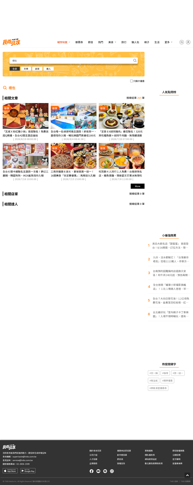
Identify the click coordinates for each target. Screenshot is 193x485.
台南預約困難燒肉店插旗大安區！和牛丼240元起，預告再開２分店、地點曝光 (171, 273)
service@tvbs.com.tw (23, 460)
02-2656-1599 (23, 463)
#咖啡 (165, 373)
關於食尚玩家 (95, 450)
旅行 (123, 42)
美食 (110, 42)
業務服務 (149, 450)
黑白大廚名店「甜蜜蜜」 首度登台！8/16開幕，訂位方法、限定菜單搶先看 (170, 245)
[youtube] (98, 471)
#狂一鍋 (153, 373)
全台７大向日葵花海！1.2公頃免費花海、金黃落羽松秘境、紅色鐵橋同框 (171, 300)
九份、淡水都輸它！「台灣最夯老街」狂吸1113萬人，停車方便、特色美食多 (171, 259)
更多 (167, 42)
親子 (146, 42)
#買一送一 (178, 373)
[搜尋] (182, 42)
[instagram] (112, 471)
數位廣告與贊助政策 (154, 463)
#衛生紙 (153, 380)
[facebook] (91, 471)
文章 (26, 68)
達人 (48, 68)
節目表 (120, 459)
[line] (105, 471)
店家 (37, 68)
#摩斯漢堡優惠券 (158, 388)
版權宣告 (121, 463)
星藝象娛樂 (177, 463)
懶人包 (135, 42)
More (137, 186)
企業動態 (93, 463)
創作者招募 (122, 454)
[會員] (188, 42)
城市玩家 (62, 42)
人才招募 (93, 459)
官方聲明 (176, 459)
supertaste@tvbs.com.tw (24, 456)
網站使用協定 (151, 459)
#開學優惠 (167, 380)
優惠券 (79, 42)
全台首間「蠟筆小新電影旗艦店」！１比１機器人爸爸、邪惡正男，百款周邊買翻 (171, 287)
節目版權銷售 (178, 450)
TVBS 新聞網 (185, 481)
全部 (14, 68)
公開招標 (176, 454)
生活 (157, 42)
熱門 (100, 42)
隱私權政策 (150, 454)
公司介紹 (93, 454)
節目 (90, 42)
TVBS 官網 (174, 481)
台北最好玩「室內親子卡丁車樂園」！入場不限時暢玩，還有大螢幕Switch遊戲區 (170, 314)
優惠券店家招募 (124, 450)
